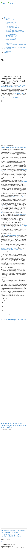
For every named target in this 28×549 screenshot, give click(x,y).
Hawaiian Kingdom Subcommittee (13, 27)
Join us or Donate (7, 48)
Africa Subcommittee (10, 19)
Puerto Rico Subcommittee (11, 36)
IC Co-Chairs (9, 43)
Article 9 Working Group (11, 39)
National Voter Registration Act (20, 214)
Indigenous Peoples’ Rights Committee (14, 30)
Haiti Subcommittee (10, 26)
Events (5, 53)
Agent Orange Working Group (12, 38)
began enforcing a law (12, 164)
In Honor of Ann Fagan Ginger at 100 (13, 319)
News (5, 49)
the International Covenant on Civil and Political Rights (14, 247)
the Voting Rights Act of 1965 (17, 196)
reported (25, 156)
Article (20, 85)
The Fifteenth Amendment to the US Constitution (14, 182)
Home (5, 17)
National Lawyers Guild (11, 46)
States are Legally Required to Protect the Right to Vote (13, 147)
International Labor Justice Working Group (15, 31)
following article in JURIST (19, 93)
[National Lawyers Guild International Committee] (4, 2)
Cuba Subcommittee (10, 23)
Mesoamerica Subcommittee (12, 32)
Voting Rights (17, 86)
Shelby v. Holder (5, 205)
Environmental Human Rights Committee (14, 25)
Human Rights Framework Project (13, 29)
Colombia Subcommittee (11, 22)
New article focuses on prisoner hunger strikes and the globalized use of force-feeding (14, 425)
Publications (6, 52)
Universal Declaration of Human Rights (11, 235)
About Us (5, 40)
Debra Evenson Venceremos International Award (16, 44)
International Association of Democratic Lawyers (16, 47)
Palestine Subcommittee (11, 34)
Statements (8, 51)
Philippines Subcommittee (11, 35)
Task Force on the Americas (12, 21)
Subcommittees (7, 18)
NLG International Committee (12, 42)
